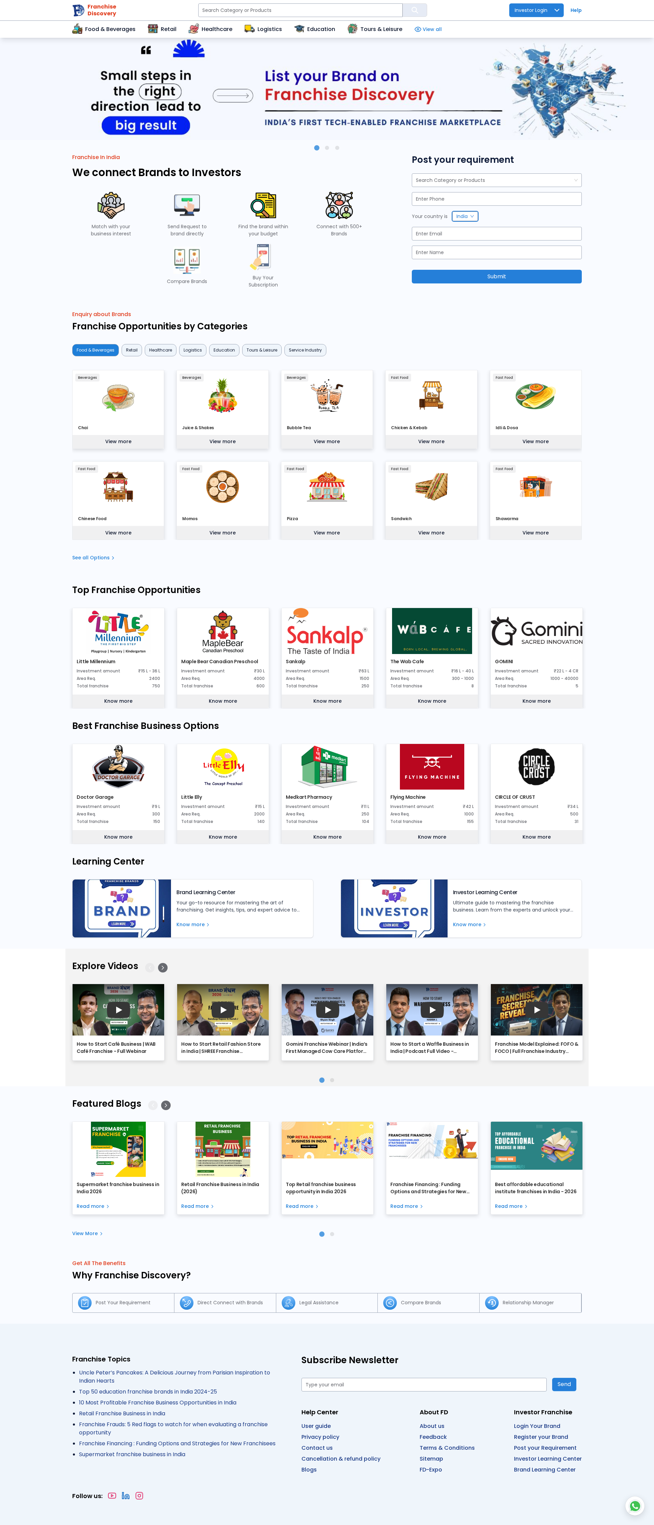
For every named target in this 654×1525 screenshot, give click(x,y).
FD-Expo (431, 1470)
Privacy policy (320, 1437)
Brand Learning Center (545, 1470)
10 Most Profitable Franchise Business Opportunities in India (157, 1402)
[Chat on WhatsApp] (634, 1505)
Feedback (433, 1437)
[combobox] (416, 180)
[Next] (163, 967)
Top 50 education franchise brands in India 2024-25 (148, 1392)
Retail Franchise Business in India (122, 1413)
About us (432, 1426)
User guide (316, 1426)
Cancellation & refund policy (340, 1459)
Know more (118, 701)
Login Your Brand (537, 1426)
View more (118, 441)
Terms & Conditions (447, 1448)
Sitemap (431, 1459)
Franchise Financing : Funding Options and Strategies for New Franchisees (177, 1443)
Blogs (309, 1470)
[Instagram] (139, 1496)
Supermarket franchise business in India (132, 1454)
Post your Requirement (545, 1448)
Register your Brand (541, 1437)
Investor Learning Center (548, 1459)
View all (432, 29)
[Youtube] (112, 1496)
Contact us (317, 1448)
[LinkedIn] (126, 1496)
